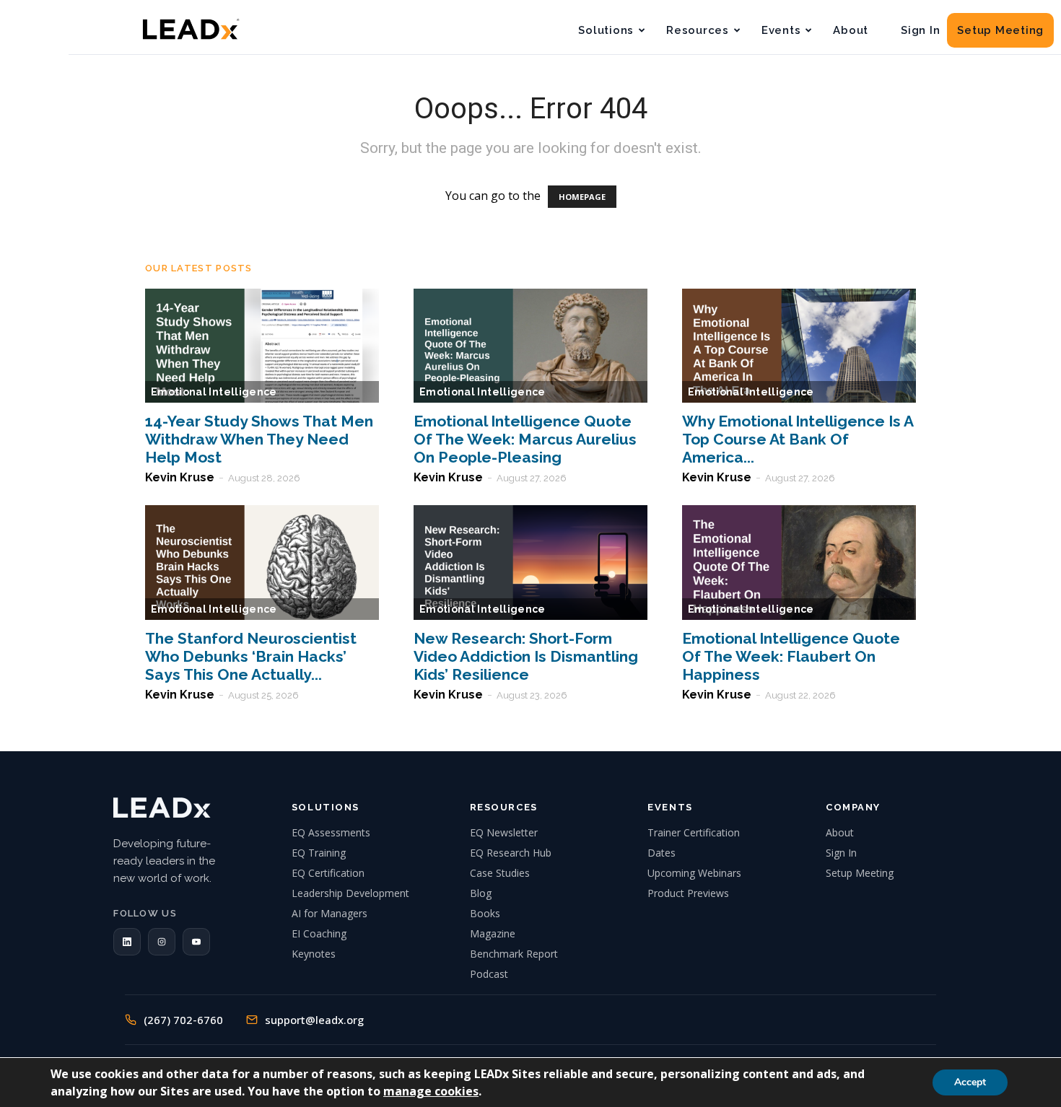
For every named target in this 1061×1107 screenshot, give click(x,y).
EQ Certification (328, 873)
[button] (127, 941)
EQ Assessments (331, 832)
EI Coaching (319, 933)
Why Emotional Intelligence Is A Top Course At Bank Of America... (797, 439)
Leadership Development (350, 893)
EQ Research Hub (510, 852)
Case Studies (500, 873)
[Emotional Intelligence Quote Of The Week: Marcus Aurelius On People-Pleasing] (530, 346)
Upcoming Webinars (694, 873)
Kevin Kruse (179, 477)
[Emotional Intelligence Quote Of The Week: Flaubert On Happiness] (799, 562)
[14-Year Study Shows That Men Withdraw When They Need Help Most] (262, 346)
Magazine (492, 933)
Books (485, 913)
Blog (481, 893)
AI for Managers (329, 913)
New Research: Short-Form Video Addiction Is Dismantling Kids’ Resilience (526, 656)
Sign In (920, 30)
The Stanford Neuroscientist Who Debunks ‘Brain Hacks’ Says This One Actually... (251, 656)
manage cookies (431, 1091)
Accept (970, 1082)
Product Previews (688, 893)
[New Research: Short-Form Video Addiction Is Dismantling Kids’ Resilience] (530, 562)
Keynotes (314, 954)
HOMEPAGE (582, 196)
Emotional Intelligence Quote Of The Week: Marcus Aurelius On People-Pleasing (525, 439)
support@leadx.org (314, 1019)
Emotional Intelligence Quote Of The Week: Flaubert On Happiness (791, 656)
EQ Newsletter (504, 832)
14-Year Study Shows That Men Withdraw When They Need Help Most (259, 439)
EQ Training (319, 852)
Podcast (489, 974)
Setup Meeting (1000, 30)
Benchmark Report (514, 954)
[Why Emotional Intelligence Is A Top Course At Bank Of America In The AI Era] (799, 346)
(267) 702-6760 (183, 1019)
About (850, 30)
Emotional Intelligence (214, 392)
